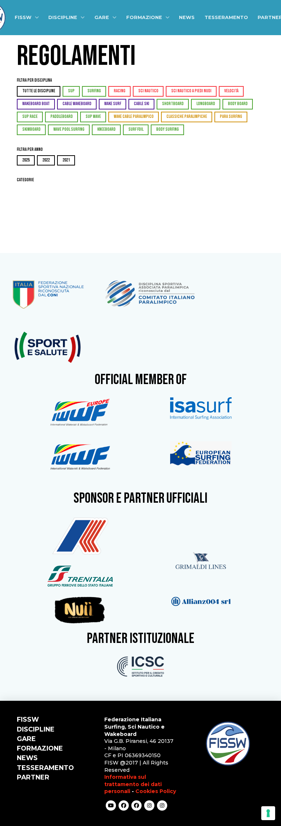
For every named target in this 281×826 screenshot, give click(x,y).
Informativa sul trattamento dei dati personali (133, 784)
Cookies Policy (155, 791)
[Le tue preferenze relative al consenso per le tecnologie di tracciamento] (268, 813)
